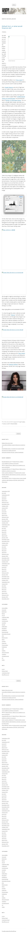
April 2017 (4, 498)
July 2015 (4, 528)
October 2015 (5, 522)
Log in (3, 669)
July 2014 (4, 547)
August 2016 (5, 508)
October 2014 (5, 543)
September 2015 (6, 524)
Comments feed (5, 673)
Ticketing (4, 654)
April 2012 (4, 591)
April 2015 (4, 534)
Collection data (5, 617)
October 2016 (5, 506)
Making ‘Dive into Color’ (7, 443)
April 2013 (4, 571)
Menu (14, 4)
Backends (4, 611)
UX (2, 658)
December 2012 (5, 576)
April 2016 (4, 513)
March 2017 (4, 500)
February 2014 (5, 554)
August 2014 (5, 545)
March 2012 (4, 593)
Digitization (4, 626)
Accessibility (5, 608)
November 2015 (5, 521)
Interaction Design (6, 634)
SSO (3, 649)
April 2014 (4, 552)
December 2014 (5, 539)
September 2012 (6, 582)
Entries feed (5, 671)
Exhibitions (4, 630)
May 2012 (4, 589)
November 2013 (5, 560)
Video (3, 660)
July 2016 (4, 510)
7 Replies (4, 32)
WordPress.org (5, 674)
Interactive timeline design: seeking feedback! (12, 452)
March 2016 (4, 515)
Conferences (5, 621)
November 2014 (5, 541)
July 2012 (4, 586)
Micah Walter (14, 423)
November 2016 (5, 504)
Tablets (3, 650)
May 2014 (4, 550)
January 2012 (5, 597)
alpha (23, 421)
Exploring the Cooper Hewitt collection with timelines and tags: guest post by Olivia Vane (14, 474)
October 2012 (5, 580)
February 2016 (5, 517)
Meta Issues (5, 637)
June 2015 (4, 530)
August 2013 (5, 565)
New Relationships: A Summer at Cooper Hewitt (13, 448)
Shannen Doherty (13, 364)
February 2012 (5, 595)
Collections (4, 619)
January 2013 (5, 574)
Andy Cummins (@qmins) (7, 472)
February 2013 (5, 573)
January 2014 (5, 556)
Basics (3, 613)
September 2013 (6, 563)
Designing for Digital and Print (9, 450)
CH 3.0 (15, 421)
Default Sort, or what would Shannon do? (12, 27)
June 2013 (4, 567)
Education (4, 628)
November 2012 (5, 578)
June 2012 (4, 587)
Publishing (4, 647)
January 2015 (5, 537)
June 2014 (4, 548)
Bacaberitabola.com (6, 461)
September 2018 (6, 491)
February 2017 (5, 502)
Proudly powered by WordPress (9, 931)
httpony (13, 315)
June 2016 (4, 511)
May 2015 (4, 532)
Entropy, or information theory (13, 100)
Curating (4, 623)
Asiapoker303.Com (6, 469)
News (3, 639)
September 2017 (6, 495)
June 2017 (4, 497)
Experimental (5, 632)
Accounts (4, 610)
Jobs (3, 636)
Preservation (5, 645)
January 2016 (5, 519)
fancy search (19, 80)
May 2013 (4, 569)
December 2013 (5, 558)
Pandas (4, 641)
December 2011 (5, 598)
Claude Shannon (9, 87)
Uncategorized (5, 656)
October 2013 (5, 561)
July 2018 (4, 493)
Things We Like (5, 652)
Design (3, 624)
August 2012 (5, 584)
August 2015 (5, 526)
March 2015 (4, 535)
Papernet (4, 643)
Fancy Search (21, 353)
